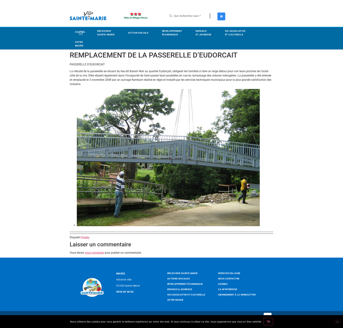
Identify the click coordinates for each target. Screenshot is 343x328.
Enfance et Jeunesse (203, 33)
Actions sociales (178, 278)
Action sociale (138, 32)
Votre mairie (79, 44)
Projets (85, 237)
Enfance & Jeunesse (179, 289)
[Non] (337, 321)
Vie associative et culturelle (186, 294)
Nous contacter (228, 278)
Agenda (223, 284)
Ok (268, 321)
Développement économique (172, 33)
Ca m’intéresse (227, 289)
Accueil (80, 32)
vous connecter (94, 252)
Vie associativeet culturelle (235, 33)
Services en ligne (229, 273)
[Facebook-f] (221, 16)
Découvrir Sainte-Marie (106, 33)
